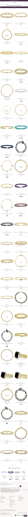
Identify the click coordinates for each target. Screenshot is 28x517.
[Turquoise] (19, 138)
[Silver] (7, 25)
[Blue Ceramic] (22, 82)
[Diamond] (19, 234)
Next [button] (23, 82)
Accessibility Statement (3, 513)
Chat (1, 499)
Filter (1, 7)
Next (15, 465)
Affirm (10, 497)
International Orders (12, 501)
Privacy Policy (17, 490)
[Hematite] (22, 196)
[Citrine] (24, 479)
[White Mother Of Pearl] (6, 177)
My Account (11, 502)
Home (1, 4)
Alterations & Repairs (21, 497)
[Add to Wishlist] (13, 28)
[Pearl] (19, 101)
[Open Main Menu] (1, 2)
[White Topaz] (22, 479)
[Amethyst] (19, 196)
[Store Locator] (25, 2)
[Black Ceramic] (6, 346)
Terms (12, 490)
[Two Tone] (8, 138)
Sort (15, 7)
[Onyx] (7, 177)
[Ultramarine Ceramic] (9, 479)
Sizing (10, 506)
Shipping (11, 505)
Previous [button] (18, 82)
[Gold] (6, 25)
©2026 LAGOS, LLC (10, 514)
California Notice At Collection (4, 514)
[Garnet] (22, 101)
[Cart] (26, 2)
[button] (21, 44)
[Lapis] (5, 157)
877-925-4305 (2, 502)
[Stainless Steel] (8, 385)
